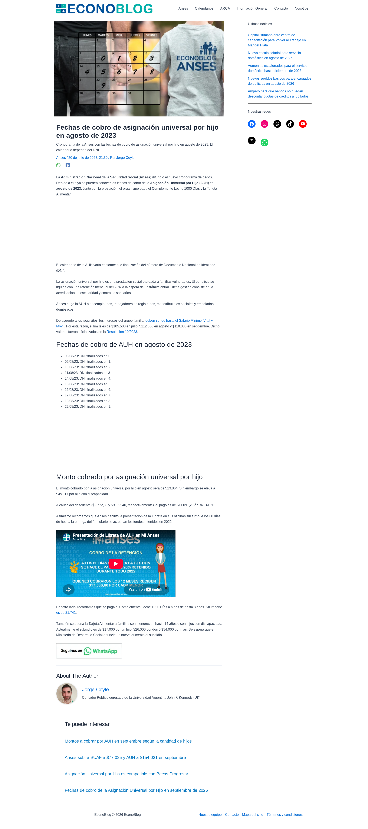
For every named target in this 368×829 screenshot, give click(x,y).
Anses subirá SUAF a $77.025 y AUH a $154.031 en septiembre (125, 757)
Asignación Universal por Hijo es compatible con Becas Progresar (126, 774)
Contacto (281, 8)
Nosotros (301, 8)
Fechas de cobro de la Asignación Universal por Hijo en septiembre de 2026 (136, 790)
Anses (183, 8)
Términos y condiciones (285, 814)
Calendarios (204, 8)
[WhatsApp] (58, 165)
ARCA (225, 8)
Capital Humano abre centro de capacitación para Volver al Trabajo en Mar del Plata (277, 40)
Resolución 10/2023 (122, 332)
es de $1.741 (66, 612)
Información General (252, 8)
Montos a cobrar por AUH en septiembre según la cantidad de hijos (128, 741)
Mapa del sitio (252, 814)
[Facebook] (68, 165)
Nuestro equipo (210, 814)
